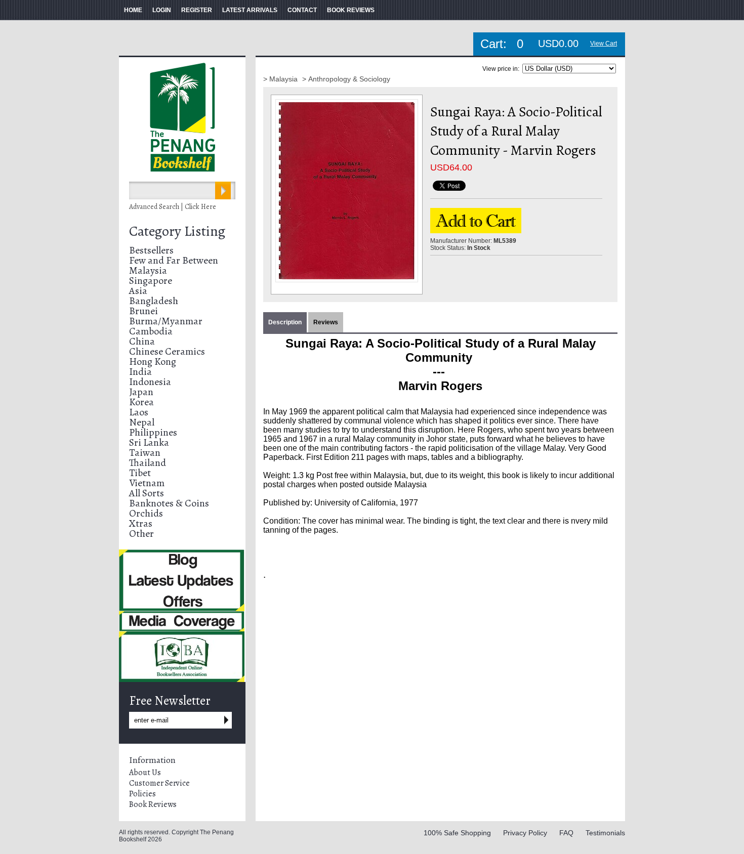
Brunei (143, 311)
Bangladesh (153, 301)
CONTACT (302, 10)
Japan (141, 392)
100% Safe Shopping (457, 833)
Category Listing (177, 231)
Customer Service (159, 783)
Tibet (140, 473)
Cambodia (151, 331)
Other (141, 533)
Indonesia (150, 382)
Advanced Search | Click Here (172, 206)
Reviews (325, 322)
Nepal (141, 422)
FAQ (566, 833)
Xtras (140, 523)
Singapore (150, 280)
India (140, 371)
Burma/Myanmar (165, 321)
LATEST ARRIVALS (249, 10)
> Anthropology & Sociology (346, 79)
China (142, 341)
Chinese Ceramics (167, 351)
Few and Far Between (173, 260)
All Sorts (146, 493)
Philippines (153, 432)
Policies (142, 793)
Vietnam (146, 483)
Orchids (146, 513)
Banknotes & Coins (169, 503)
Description (285, 322)
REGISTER (196, 10)
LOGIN (161, 10)
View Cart (603, 43)
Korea (141, 402)
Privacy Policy (525, 833)
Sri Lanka (149, 442)
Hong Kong (152, 361)
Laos (138, 412)
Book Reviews (153, 804)
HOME (133, 10)
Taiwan (144, 452)
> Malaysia (281, 79)
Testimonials (605, 833)
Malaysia (148, 270)
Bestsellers (151, 250)
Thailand (147, 462)
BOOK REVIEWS (351, 10)
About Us (145, 772)
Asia (138, 290)
